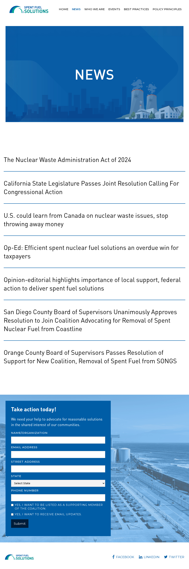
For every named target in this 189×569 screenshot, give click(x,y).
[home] (29, 9)
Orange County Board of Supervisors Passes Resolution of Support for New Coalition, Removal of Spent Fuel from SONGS (90, 356)
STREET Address (25, 461)
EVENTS (114, 9)
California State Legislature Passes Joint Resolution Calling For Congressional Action (91, 187)
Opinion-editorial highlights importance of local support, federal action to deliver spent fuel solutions (92, 284)
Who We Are (94, 9)
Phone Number (25, 490)
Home (63, 9)
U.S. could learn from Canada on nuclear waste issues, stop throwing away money (86, 219)
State (16, 476)
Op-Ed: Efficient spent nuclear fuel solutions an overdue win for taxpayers (91, 251)
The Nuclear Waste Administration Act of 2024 (67, 159)
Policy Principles (167, 9)
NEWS (76, 9)
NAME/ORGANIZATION (29, 433)
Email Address (24, 447)
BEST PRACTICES (136, 9)
